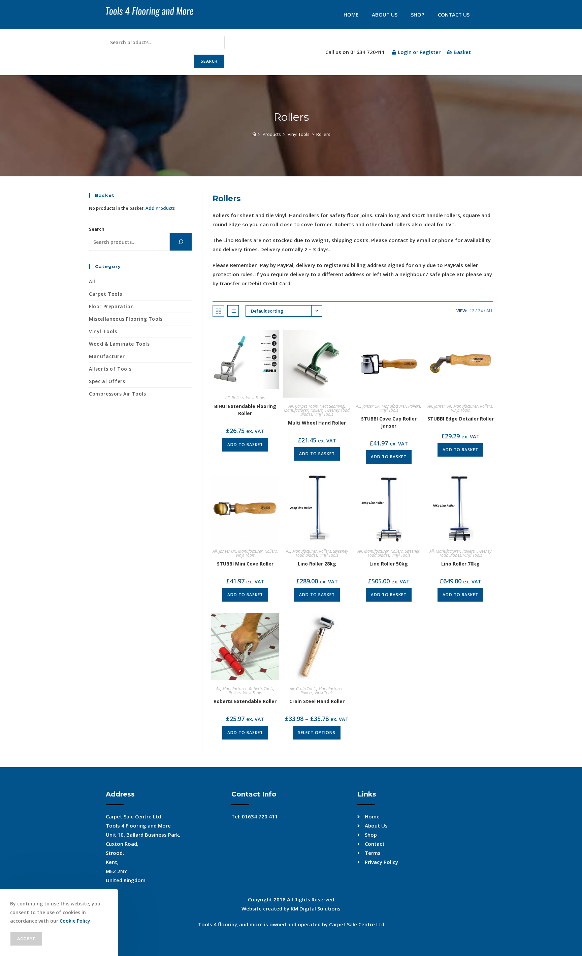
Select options (316, 732)
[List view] (233, 311)
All (489, 311)
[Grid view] (218, 311)
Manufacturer (296, 410)
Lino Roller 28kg (317, 563)
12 (472, 311)
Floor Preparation (111, 306)
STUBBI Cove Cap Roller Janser (389, 422)
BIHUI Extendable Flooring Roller (245, 409)
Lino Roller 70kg (460, 563)
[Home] (254, 134)
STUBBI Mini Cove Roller (245, 563)
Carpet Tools (306, 406)
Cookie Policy (75, 921)
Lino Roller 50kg (388, 563)
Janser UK (371, 406)
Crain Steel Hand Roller (317, 701)
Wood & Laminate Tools (119, 344)
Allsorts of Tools (110, 369)
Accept (26, 938)
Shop (417, 14)
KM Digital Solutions (316, 908)
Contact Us (454, 14)
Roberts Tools (261, 689)
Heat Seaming (332, 406)
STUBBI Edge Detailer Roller (460, 418)
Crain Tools (306, 689)
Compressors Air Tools (117, 393)
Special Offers (107, 381)
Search (209, 61)
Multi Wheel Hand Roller (317, 422)
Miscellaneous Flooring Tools (126, 319)
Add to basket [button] (245, 444)
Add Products (160, 208)
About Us (384, 14)
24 (480, 311)
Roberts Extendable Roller (245, 701)
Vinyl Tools (255, 398)
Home (351, 14)
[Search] (181, 242)
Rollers (323, 134)
